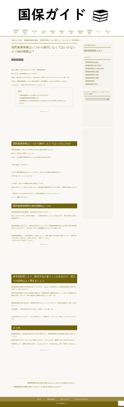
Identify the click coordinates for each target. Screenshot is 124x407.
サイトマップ (98, 32)
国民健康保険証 (80, 32)
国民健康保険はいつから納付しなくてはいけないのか (34, 95)
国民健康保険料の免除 (92, 74)
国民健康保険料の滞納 (17, 59)
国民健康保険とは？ (16, 32)
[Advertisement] (44, 65)
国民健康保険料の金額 (92, 71)
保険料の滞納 (53, 32)
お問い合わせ (108, 32)
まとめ (22, 103)
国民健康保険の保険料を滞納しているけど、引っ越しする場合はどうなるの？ (37, 386)
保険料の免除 (62, 32)
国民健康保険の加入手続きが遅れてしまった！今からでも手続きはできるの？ (51, 383)
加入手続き (34, 32)
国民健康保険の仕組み (25, 32)
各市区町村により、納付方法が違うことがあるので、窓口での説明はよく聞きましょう (43, 100)
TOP (17, 40)
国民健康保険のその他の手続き (94, 68)
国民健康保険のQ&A (89, 32)
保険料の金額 (71, 32)
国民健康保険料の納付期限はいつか (29, 98)
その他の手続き (43, 32)
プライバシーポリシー (81, 399)
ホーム (39, 399)
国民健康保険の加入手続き (93, 65)
